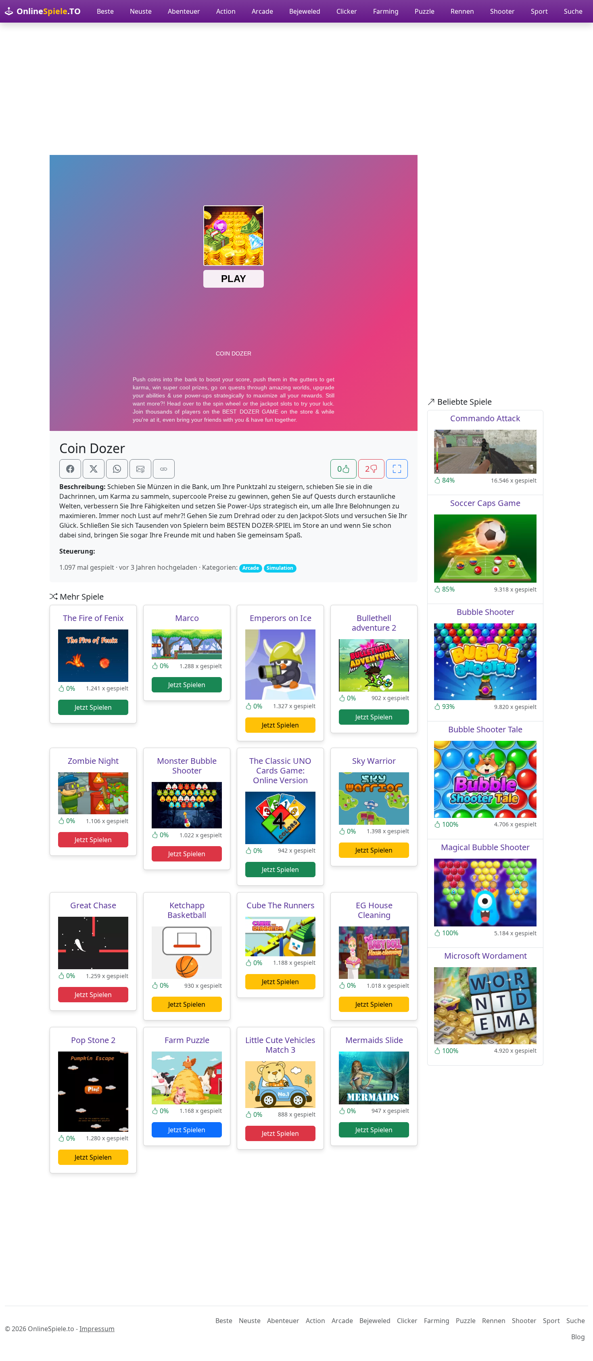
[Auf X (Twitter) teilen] (93, 469)
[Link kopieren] (164, 469)
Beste (105, 11)
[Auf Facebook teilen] (70, 469)
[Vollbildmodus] (397, 469)
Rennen (462, 11)
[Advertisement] (296, 88)
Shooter (502, 11)
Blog (578, 1336)
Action (226, 11)
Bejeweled (304, 11)
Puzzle (424, 11)
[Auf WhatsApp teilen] (117, 469)
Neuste (141, 11)
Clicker (346, 11)
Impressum (97, 1328)
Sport (539, 11)
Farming (386, 11)
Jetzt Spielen (93, 707)
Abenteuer (184, 11)
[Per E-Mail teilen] (140, 469)
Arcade (262, 11)
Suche (573, 11)
